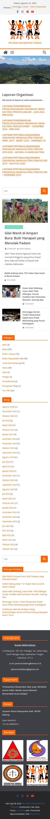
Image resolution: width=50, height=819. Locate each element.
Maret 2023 (7, 498)
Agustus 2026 (8, 406)
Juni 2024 (6, 461)
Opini (4, 372)
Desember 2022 (9, 512)
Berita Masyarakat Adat (12, 358)
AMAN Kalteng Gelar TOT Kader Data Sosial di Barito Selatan (24, 274)
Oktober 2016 (8, 549)
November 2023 (9, 475)
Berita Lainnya (8, 354)
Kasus (5, 367)
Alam (4, 344)
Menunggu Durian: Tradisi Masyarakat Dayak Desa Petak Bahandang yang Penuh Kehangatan (33, 318)
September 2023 (9, 484)
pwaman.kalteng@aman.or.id (28, 663)
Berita (5, 349)
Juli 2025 (6, 420)
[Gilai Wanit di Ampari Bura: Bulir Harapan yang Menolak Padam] (25, 211)
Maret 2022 (7, 539)
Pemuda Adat (8, 381)
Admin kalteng (24, 248)
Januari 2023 (7, 507)
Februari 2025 (8, 429)
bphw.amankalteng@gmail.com (25, 669)
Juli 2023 (6, 494)
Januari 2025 (7, 434)
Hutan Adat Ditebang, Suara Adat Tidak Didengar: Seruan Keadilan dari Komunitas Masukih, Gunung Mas (34, 294)
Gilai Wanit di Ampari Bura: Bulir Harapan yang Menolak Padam (24, 238)
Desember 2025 (9, 411)
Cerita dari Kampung (14, 227)
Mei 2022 (6, 530)
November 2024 (9, 443)
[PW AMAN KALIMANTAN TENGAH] (5, 52)
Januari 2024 (7, 471)
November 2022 (9, 517)
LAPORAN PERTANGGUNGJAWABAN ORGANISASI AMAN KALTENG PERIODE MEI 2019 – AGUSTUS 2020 (25, 160)
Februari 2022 (8, 544)
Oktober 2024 (8, 448)
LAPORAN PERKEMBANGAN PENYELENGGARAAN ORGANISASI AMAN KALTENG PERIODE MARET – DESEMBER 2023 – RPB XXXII (23, 125)
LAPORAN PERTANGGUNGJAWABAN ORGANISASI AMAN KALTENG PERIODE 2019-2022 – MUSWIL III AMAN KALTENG (23, 149)
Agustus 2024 (8, 457)
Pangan (5, 376)
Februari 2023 (8, 503)
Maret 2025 (7, 425)
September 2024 (9, 452)
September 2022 (9, 521)
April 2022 (6, 535)
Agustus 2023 (8, 489)
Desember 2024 (9, 439)
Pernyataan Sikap (10, 386)
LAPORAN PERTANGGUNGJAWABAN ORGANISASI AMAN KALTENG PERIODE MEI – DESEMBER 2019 (25, 172)
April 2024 (6, 466)
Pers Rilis (6, 390)
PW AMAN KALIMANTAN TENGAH (25, 42)
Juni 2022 (6, 526)
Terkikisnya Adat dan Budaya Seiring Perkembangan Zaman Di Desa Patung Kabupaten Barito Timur (25, 612)
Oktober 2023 (8, 480)
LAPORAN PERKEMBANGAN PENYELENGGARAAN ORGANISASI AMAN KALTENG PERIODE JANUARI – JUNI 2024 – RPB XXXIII (24, 110)
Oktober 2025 (8, 416)
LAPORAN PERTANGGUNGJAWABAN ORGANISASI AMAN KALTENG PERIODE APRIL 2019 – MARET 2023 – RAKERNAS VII (24, 137)
